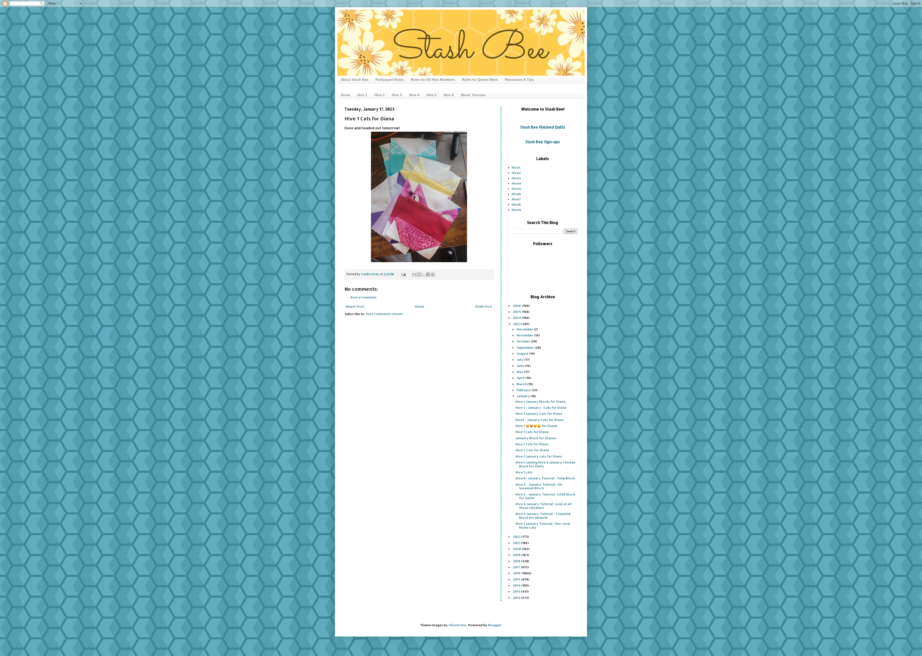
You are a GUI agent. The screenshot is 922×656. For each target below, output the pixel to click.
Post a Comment (363, 297)
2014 (517, 585)
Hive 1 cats (524, 472)
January (523, 396)
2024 (517, 318)
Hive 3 (397, 95)
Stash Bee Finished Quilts (542, 127)
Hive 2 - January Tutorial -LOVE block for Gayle (545, 496)
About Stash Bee (354, 79)
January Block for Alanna (536, 438)
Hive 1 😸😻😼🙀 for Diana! (537, 426)
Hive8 (516, 204)
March (522, 384)
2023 (517, 324)
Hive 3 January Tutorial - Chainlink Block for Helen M (543, 516)
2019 (517, 555)
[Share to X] (423, 274)
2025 (517, 312)
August (523, 353)
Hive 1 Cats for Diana (532, 432)
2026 (517, 306)
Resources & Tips (519, 79)
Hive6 (516, 194)
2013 (517, 591)
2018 (517, 561)
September (525, 347)
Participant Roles (390, 79)
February (524, 390)
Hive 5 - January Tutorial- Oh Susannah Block (539, 486)
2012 (517, 598)
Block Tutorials (473, 95)
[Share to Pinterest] (432, 274)
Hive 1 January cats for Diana (539, 456)
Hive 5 (431, 95)
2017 (517, 567)
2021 (517, 543)
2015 (517, 579)
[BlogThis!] (419, 274)
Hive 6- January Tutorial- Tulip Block (545, 478)
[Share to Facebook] (428, 274)
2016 (517, 573)
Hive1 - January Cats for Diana (540, 420)
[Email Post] (403, 274)
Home (345, 95)
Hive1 (516, 167)
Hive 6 (449, 95)
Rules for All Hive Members (433, 79)
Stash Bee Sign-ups (542, 141)
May (520, 372)
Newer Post (355, 306)
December (525, 329)
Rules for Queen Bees (480, 79)
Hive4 (516, 183)
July (520, 359)
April (521, 378)
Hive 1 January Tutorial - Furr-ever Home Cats (543, 525)
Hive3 (516, 178)
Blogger (494, 625)
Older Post (483, 306)
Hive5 (516, 189)
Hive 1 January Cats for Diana (539, 413)
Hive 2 (380, 95)
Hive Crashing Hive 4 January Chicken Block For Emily (545, 464)
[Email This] (414, 274)
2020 (517, 549)
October (524, 341)
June (521, 366)
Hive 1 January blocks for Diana (540, 401)
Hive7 (516, 199)
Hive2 (516, 173)
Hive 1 (362, 95)
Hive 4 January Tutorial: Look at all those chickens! (544, 506)
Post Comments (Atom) (384, 314)
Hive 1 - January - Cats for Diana (541, 407)
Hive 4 (414, 95)
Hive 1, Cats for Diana (532, 450)
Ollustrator (458, 625)
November (525, 335)
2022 (517, 536)
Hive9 (516, 210)
